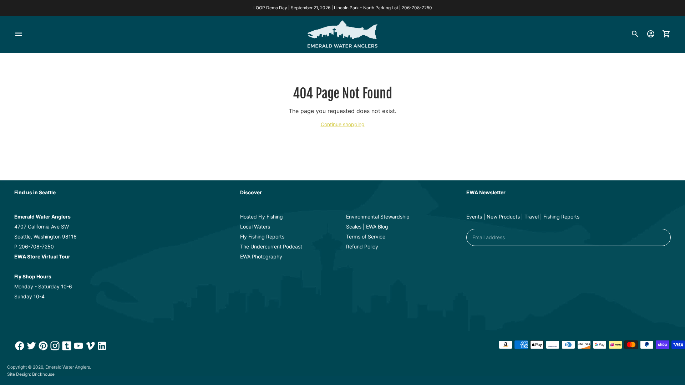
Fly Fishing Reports (262, 236)
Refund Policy (362, 246)
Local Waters (255, 227)
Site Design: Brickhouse (31, 374)
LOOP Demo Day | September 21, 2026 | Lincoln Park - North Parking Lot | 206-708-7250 (342, 7)
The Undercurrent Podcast (271, 246)
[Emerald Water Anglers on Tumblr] (65, 345)
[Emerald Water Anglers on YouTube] (77, 345)
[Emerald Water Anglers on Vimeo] (89, 345)
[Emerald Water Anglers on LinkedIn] (101, 345)
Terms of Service (365, 236)
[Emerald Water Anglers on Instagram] (54, 345)
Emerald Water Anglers (67, 367)
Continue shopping (343, 124)
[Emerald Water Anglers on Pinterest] (42, 345)
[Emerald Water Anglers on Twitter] (30, 345)
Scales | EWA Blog (367, 227)
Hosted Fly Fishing (261, 217)
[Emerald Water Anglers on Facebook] (18, 345)
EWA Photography (261, 256)
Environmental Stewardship (378, 217)
